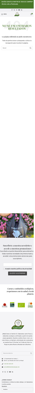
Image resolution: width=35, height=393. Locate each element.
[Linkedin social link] (21, 10)
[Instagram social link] (16, 10)
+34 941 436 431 (8, 364)
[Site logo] (17, 14)
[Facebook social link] (12, 10)
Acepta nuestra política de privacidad (18, 269)
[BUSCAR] (30, 48)
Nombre (4, 386)
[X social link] (14, 10)
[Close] (32, 1)
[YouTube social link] (19, 10)
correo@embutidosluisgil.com (11, 367)
